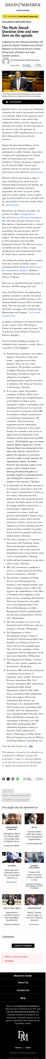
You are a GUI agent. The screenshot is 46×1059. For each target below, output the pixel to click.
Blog (23, 998)
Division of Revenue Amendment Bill (16, 795)
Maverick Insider (23, 975)
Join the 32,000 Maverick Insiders (21, 1011)
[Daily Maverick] (23, 5)
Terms (28, 1048)
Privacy (18, 1048)
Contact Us (23, 990)
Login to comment (23, 946)
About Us (23, 982)
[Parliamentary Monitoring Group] (6, 61)
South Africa (7, 791)
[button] (26, 66)
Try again (9, 960)
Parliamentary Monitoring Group (26, 60)
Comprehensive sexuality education (16, 800)
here (26, 746)
